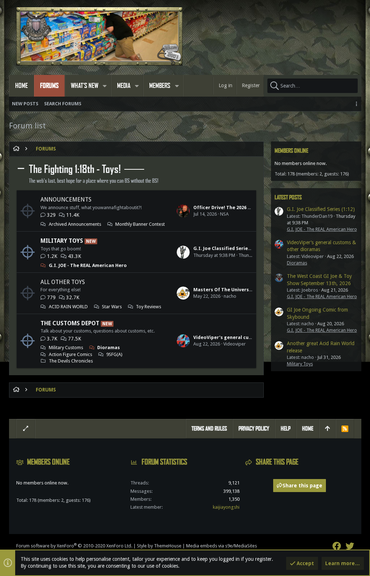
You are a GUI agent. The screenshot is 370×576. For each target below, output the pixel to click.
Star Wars (112, 306)
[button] (105, 86)
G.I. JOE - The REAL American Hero (88, 265)
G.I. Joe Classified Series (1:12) (228, 248)
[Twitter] (349, 546)
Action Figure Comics (70, 354)
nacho (230, 296)
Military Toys (61, 240)
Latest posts (288, 197)
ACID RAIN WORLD (68, 306)
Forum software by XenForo (74, 546)
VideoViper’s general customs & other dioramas (250, 337)
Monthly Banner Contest (140, 224)
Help (286, 428)
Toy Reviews (148, 306)
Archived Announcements (75, 224)
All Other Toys (62, 282)
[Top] (327, 429)
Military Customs (66, 347)
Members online (291, 150)
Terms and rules (209, 428)
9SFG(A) (114, 354)
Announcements (65, 199)
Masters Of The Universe (222, 289)
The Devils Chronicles (71, 361)
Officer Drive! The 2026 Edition (228, 207)
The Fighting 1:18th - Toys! (75, 169)
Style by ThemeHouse (159, 546)
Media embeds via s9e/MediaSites (221, 546)
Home (307, 428)
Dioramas (108, 347)
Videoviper (234, 344)
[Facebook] (336, 546)
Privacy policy (253, 428)
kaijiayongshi (226, 507)
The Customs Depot (69, 323)
